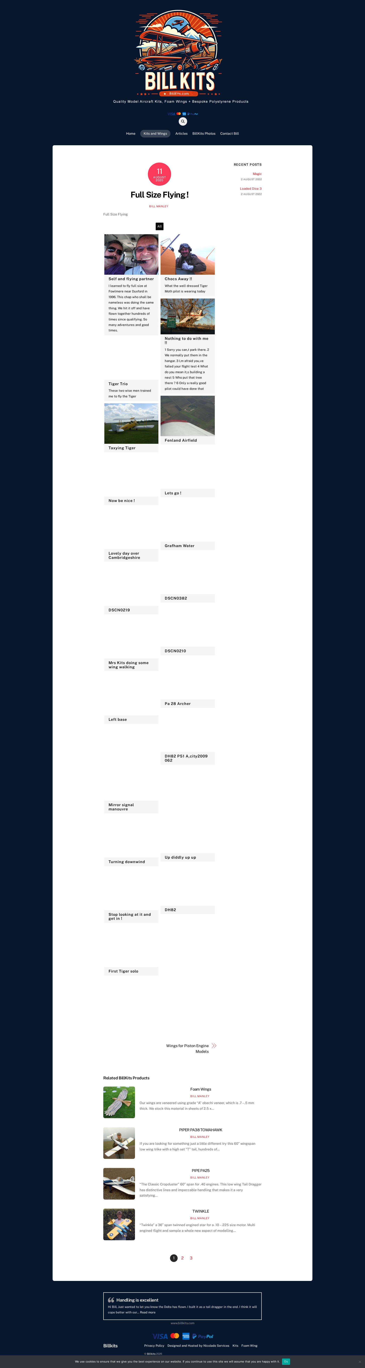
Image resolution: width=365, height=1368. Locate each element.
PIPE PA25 (201, 1170)
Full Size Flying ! (160, 194)
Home (130, 134)
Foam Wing (249, 1345)
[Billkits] (182, 104)
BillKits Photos (203, 134)
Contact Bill (229, 134)
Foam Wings (200, 1089)
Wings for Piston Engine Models (187, 1048)
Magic (257, 174)
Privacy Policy (154, 1345)
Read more (200, 1312)
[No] (360, 1362)
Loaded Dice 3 (251, 188)
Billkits (151, 1353)
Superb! (124, 1300)
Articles (181, 134)
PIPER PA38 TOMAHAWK (200, 1130)
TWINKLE (200, 1211)
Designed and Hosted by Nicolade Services (198, 1345)
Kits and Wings (155, 134)
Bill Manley (158, 206)
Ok (286, 1361)
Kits (235, 1345)
